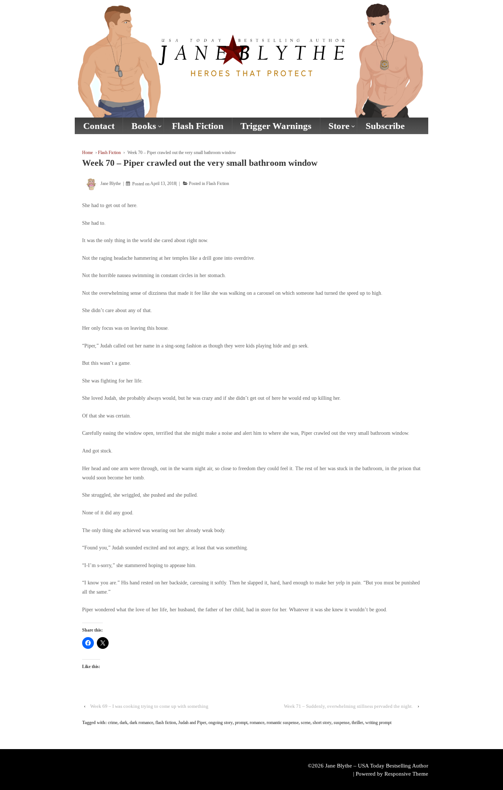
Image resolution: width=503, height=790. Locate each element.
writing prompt (378, 722)
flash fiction (165, 722)
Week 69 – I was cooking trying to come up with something (149, 706)
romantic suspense (283, 722)
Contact (99, 126)
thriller (357, 722)
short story (322, 722)
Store (338, 126)
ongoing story (220, 722)
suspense (341, 722)
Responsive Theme (406, 774)
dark (123, 722)
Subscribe (385, 126)
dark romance (141, 722)
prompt (241, 722)
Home (87, 152)
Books (143, 126)
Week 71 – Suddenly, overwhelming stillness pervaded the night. (348, 706)
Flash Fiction (198, 126)
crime (112, 722)
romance (257, 722)
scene (305, 722)
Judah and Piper (192, 722)
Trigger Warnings (276, 126)
